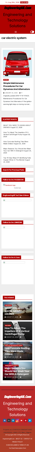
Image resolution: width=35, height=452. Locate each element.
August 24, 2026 (12, 377)
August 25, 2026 (12, 357)
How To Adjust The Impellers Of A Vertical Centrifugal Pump (17, 331)
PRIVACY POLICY (17, 442)
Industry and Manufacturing (13, 345)
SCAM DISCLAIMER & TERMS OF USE (17, 445)
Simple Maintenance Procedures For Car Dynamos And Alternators (16, 86)
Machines (8, 325)
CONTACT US (28, 439)
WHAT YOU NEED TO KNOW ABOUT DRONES (16, 311)
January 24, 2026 (11, 93)
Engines (6, 79)
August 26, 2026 (12, 337)
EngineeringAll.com (17, 8)
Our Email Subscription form (17, 448)
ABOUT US (19, 439)
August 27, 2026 (12, 317)
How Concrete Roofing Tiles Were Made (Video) (17, 351)
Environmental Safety (11, 365)
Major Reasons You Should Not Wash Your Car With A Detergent (17, 371)
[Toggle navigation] (16, 32)
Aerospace (8, 305)
